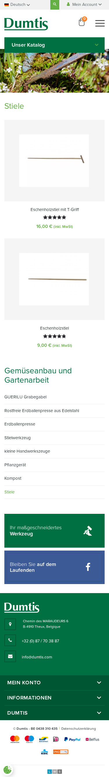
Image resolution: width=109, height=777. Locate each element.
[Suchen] (54, 5)
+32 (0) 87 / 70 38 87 (40, 641)
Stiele (9, 492)
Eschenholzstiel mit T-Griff (55, 209)
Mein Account (85, 4)
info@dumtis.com (37, 657)
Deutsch (18, 4)
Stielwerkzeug (17, 437)
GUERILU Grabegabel (25, 397)
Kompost (12, 478)
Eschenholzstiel (54, 328)
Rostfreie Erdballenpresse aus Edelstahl (41, 410)
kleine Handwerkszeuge (27, 451)
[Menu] (100, 23)
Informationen (29, 698)
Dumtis (17, 713)
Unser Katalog (28, 45)
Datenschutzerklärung (78, 729)
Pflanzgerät (15, 464)
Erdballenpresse (19, 424)
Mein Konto (24, 683)
